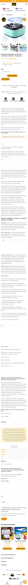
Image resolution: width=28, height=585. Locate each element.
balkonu (23, 389)
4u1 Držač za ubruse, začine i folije (7, 541)
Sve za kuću (10, 15)
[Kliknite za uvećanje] (3, 40)
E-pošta (3, 502)
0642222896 (7, 8)
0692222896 (9, 10)
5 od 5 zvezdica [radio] (14, 478)
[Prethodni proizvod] (23, 15)
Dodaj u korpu (12, 75)
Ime (2, 496)
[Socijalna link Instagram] (15, 1)
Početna (3, 15)
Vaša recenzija (5, 481)
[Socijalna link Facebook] (13, 1)
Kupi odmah (5, 79)
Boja (2, 69)
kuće (4, 389)
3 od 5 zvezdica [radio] (11, 478)
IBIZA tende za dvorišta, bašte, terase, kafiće (20, 541)
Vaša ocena (4, 478)
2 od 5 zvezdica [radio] (10, 478)
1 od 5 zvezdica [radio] (9, 478)
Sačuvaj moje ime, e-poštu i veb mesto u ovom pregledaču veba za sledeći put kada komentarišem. (13, 509)
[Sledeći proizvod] (26, 15)
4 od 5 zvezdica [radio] (13, 478)
